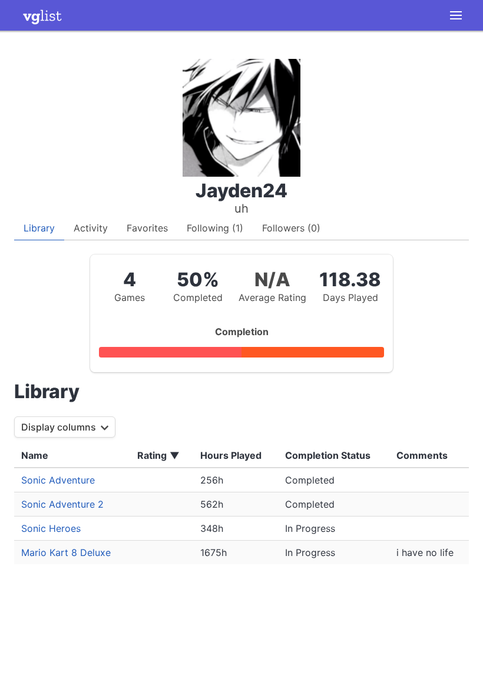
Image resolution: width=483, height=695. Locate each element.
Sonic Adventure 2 (62, 504)
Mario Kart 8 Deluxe (66, 552)
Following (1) (215, 228)
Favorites (147, 228)
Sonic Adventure (58, 480)
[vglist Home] (42, 15)
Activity (91, 228)
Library (39, 228)
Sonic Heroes (51, 528)
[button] (456, 15)
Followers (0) (291, 228)
